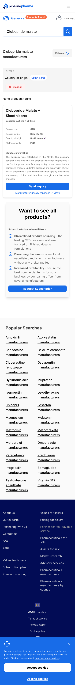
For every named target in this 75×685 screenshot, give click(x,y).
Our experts (10, 520)
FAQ (5, 540)
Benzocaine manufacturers (17, 352)
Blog (6, 547)
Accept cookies (37, 667)
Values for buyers (14, 560)
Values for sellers (51, 513)
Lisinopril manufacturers (17, 407)
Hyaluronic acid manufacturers (17, 382)
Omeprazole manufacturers (49, 445)
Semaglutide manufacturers (49, 470)
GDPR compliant (37, 612)
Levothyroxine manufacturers (49, 395)
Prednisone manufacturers (49, 457)
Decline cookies (37, 678)
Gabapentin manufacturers (49, 365)
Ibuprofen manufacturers (49, 382)
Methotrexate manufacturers (49, 432)
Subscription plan (14, 567)
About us (9, 513)
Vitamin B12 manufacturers (49, 482)
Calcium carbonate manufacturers (52, 352)
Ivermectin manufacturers (17, 395)
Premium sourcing (15, 574)
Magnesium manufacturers (17, 420)
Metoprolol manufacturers (17, 445)
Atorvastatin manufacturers (49, 340)
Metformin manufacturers (17, 432)
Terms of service (37, 618)
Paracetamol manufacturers (17, 457)
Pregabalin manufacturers (17, 470)
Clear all (17, 86)
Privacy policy (37, 624)
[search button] (67, 31)
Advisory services (52, 563)
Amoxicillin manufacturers (17, 340)
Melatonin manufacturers (49, 420)
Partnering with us (15, 526)
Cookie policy (37, 631)
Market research (51, 556)
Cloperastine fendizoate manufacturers (17, 367)
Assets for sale (50, 549)
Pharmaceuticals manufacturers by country (51, 585)
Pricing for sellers (51, 520)
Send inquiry (37, 186)
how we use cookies (47, 658)
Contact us (10, 533)
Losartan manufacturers (49, 407)
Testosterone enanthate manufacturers (17, 485)
